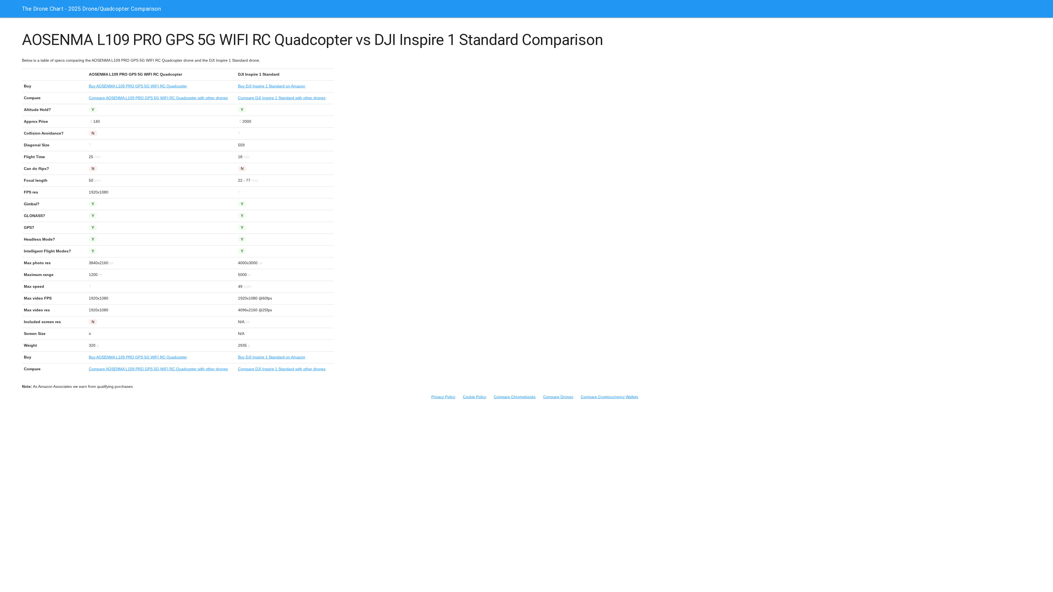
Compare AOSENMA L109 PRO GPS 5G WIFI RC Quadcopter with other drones (158, 98)
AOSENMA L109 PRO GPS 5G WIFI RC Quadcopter (138, 86)
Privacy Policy (443, 397)
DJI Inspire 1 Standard (271, 86)
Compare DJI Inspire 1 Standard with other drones (281, 98)
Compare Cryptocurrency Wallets (609, 397)
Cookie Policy (474, 397)
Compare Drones (558, 397)
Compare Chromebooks (515, 397)
